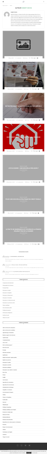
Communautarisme (6, 340)
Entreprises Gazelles (7, 362)
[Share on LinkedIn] (35, 244)
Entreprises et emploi (7, 290)
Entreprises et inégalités (7, 292)
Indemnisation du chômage (8, 387)
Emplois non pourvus (7, 359)
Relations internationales (8, 419)
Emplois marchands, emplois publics (10, 357)
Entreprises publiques (7, 367)
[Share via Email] (38, 244)
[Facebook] (18, 445)
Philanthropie (5, 404)
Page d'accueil (5, 5)
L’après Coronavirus (23, 75)
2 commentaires (20, 151)
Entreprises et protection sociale (9, 302)
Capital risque (5, 337)
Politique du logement (7, 310)
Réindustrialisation (6, 417)
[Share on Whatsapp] (37, 244)
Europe (4, 374)
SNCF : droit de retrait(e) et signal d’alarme (23, 137)
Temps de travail (6, 436)
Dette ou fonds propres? (7, 345)
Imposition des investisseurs (8, 384)
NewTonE (7, 256)
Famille (4, 377)
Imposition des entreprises (8, 382)
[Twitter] (22, 445)
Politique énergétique (7, 407)
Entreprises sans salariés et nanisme (10, 369)
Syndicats (4, 434)
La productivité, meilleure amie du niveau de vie (21, 271)
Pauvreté (4, 402)
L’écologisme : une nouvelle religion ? (23, 168)
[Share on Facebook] (32, 244)
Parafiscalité (5, 399)
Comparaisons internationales (8, 282)
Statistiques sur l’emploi (7, 432)
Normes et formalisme (7, 397)
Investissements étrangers (8, 392)
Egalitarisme (5, 354)
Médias (4, 394)
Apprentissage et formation (8, 332)
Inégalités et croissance (7, 389)
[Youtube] (25, 445)
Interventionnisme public (7, 307)
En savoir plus (34, 452)
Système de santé (6, 315)
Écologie (4, 350)
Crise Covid (5, 342)
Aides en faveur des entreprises (9, 327)
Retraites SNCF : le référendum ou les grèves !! (23, 106)
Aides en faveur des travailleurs (9, 330)
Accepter (29, 452)
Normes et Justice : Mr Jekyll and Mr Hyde (19, 264)
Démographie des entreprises (8, 285)
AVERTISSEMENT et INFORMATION (17, 256)
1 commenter (19, 58)
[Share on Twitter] (34, 244)
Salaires (4, 429)
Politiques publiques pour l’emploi (9, 409)
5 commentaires (20, 182)
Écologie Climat (5, 287)
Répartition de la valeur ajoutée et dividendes (12, 422)
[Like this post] (31, 244)
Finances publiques (6, 305)
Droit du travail (6, 347)
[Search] (43, 1)
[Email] (29, 445)
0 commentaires (19, 89)
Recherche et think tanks (8, 412)
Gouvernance (5, 379)
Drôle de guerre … (23, 44)
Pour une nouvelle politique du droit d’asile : (23, 199)
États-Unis (5, 372)
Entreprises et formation (7, 297)
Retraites (4, 424)
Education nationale (7, 352)
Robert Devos (14, 12)
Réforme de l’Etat (6, 414)
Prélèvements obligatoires (7, 312)
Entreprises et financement (8, 295)
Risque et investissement (7, 427)
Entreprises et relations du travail (9, 300)
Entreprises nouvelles (7, 364)
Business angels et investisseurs (9, 335)
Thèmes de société (6, 317)
